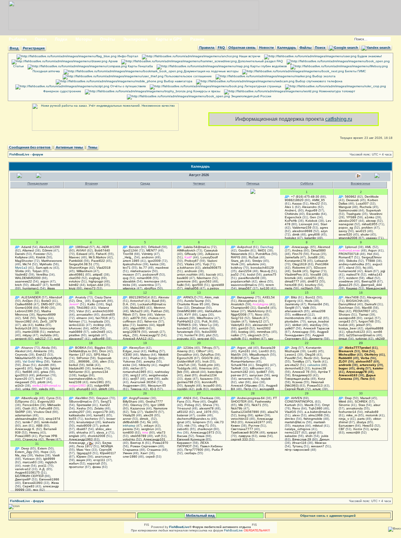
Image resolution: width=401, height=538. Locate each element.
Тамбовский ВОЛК (244, 432)
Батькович (346, 425)
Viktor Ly (205, 325)
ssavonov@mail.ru (244, 285)
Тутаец (297, 446)
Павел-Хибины (211, 446)
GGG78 (207, 358)
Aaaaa (297, 203)
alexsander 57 (263, 325)
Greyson (102, 398)
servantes (245, 378)
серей (150, 456)
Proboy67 (192, 260)
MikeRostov (205, 318)
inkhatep (129, 425)
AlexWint (81, 398)
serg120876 (131, 331)
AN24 (187, 398)
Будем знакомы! (369, 56)
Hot (369, 254)
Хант (144, 453)
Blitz (294, 297)
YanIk (317, 361)
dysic (188, 378)
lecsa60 (209, 385)
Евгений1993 (33, 483)
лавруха (244, 436)
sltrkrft (103, 389)
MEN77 (151, 250)
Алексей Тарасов (316, 328)
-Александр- (300, 247)
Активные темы (69, 147)
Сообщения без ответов (29, 147)
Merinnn (159, 307)
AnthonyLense (349, 250)
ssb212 (40, 338)
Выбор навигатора (177, 81)
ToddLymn (205, 365)
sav (270, 338)
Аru (179, 432)
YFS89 (351, 217)
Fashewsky (263, 401)
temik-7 (28, 422)
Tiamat (363, 314)
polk (199, 389)
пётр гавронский (297, 449)
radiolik (236, 338)
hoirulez (290, 238)
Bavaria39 (268, 347)
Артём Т (324, 371)
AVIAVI (81, 250)
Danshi (20, 254)
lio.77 (143, 267)
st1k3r (19, 385)
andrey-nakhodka (351, 264)
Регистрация (33, 48)
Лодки (61, 39)
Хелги (357, 429)
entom (203, 328)
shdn (309, 436)
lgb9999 (49, 458)
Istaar (235, 311)
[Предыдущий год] (20, 177)
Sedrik (296, 271)
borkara (97, 368)
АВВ (39, 425)
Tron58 (128, 254)
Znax (26, 365)
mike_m (351, 415)
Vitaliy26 (129, 415)
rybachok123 (355, 331)
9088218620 (294, 200)
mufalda (46, 335)
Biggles (100, 347)
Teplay (42, 318)
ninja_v (344, 418)
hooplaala (96, 321)
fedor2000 (209, 331)
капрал (272, 432)
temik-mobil (49, 422)
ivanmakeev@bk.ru (82, 378)
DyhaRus (207, 354)
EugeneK (99, 300)
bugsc (343, 368)
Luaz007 (362, 203)
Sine (142, 314)
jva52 (235, 274)
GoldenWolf (185, 361)
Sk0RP (20, 412)
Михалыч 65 (157, 385)
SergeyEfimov (372, 257)
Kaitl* (188, 257)
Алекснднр (300, 331)
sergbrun (147, 429)
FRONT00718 (349, 254)
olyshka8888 (374, 328)
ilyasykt (190, 385)
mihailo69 (371, 412)
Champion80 (240, 307)
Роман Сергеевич (143, 446)
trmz (145, 432)
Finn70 (297, 254)
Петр (247, 389)
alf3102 (182, 412)
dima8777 (292, 281)
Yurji (206, 264)
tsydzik (266, 378)
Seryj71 (106, 401)
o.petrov (213, 288)
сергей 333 (239, 439)
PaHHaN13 (185, 321)
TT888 (370, 260)
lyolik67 (262, 371)
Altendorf (55, 297)
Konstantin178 (295, 260)
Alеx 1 (289, 207)
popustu (183, 338)
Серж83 (28, 486)
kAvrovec (75, 328)
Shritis (19, 271)
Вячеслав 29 (301, 439)
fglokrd (55, 368)
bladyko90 (76, 368)
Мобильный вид (200, 515)
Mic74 (27, 264)
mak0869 (75, 331)
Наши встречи (249, 56)
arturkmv (253, 264)
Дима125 (345, 285)
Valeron (159, 314)
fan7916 (102, 318)
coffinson (129, 321)
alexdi (195, 371)
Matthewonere (51, 260)
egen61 (20, 368)
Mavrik (309, 405)
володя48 (267, 389)
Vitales (189, 264)
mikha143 (375, 274)
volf (157, 436)
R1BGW (236, 358)
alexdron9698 (302, 231)
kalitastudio (77, 415)
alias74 (273, 412)
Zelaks (99, 408)
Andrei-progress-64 (251, 398)
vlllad (369, 278)
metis (288, 288)
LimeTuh (183, 365)
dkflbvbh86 (131, 422)
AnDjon (27, 300)
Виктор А (137, 442)
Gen (313, 217)
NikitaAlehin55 (25, 358)
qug (125, 278)
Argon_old (244, 347)
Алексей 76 (301, 371)
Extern (42, 448)
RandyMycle (53, 358)
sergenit (21, 338)
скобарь (190, 453)
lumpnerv (199, 422)
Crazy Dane (103, 297)
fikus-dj (265, 271)
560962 (350, 196)
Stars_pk (237, 260)
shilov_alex (104, 429)
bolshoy (236, 267)
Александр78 (356, 371)
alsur (376, 405)
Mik (240, 405)
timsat (343, 338)
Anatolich (237, 304)
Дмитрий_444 (371, 285)
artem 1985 (131, 260)
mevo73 (90, 288)
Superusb (104, 358)
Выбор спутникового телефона (318, 81)
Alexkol (20, 351)
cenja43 (344, 321)
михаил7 (317, 446)
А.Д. (42, 469)
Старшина (130, 449)
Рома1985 (23, 436)
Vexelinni (375, 214)
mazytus (298, 425)
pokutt (104, 425)
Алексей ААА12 (135, 338)
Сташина (154, 449)
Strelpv (257, 260)
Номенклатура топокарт (336, 91)
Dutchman (346, 307)
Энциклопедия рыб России (250, 96)
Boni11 (310, 297)
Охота (41, 39)
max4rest (162, 267)
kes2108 (75, 382)
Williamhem (84, 271)
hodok (343, 325)
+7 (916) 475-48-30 (305, 196)
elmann (81, 318)
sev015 (361, 231)
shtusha (82, 432)
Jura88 (313, 257)
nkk (187, 425)
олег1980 (130, 456)
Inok (205, 361)
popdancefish (241, 281)
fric (149, 422)
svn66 (377, 331)
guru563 (205, 281)
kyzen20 (21, 378)
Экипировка (135, 39)
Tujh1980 (315, 408)
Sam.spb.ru (44, 267)
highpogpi (96, 281)
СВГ (342, 429)
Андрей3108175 (27, 472)
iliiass (51, 288)
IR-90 (45, 307)
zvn (25, 425)
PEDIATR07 (361, 311)
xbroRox (150, 288)
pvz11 (42, 465)
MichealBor (347, 354)
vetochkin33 (239, 418)
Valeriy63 (237, 325)
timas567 (245, 288)
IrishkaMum (213, 311)
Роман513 (315, 385)
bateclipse (215, 371)
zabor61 (183, 429)
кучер (375, 429)
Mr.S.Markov (97, 257)
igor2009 (154, 260)
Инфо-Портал (127, 56)
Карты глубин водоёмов (268, 66)
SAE (26, 318)
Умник (127, 453)
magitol (164, 365)
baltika (39, 325)
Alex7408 (352, 297)
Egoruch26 (185, 358)
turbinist (361, 338)
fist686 (27, 371)
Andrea (297, 250)
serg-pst (203, 338)
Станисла (30, 439)
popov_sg (346, 227)
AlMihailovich (186, 250)
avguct (377, 264)
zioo (255, 382)
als (25, 325)
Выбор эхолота (323, 76)
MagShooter (24, 260)
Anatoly (80, 297)
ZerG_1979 (48, 321)
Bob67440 (102, 250)
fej (364, 267)
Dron (102, 351)
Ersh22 (41, 354)
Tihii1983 (83, 307)
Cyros (50, 398)
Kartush (290, 405)
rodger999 (101, 385)
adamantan (23, 415)
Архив (112, 61)
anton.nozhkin (187, 274)
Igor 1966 (158, 405)
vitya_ (127, 335)
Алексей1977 (255, 422)
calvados (313, 365)
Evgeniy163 (46, 401)
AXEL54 (269, 297)
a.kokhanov (185, 267)
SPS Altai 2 (102, 354)
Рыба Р (217, 449)
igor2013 (21, 375)
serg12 (135, 375)
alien (103, 361)
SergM (289, 307)
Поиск (320, 47)
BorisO (46, 300)
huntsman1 (31, 288)
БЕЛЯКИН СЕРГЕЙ (29, 476)
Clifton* (201, 351)
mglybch (51, 462)
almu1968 (315, 415)
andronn (148, 257)
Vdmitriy (147, 254)
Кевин (235, 425)
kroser (111, 418)
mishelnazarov (140, 271)
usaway (371, 238)
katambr (310, 238)
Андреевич (131, 385)
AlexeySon (137, 347)
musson (128, 274)
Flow (196, 401)
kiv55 (72, 418)
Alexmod (324, 247)
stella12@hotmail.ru (46, 385)
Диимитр (316, 338)
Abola (45, 347)
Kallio (91, 304)
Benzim (134, 247)
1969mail (81, 247)
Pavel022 (98, 260)
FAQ (221, 47)
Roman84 (315, 304)
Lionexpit (305, 224)
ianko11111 (77, 325)
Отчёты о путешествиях (127, 86)
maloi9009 (83, 425)
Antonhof (136, 300)
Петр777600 (194, 449)
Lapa (203, 314)
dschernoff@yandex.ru (193, 418)
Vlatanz (103, 307)
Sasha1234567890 (245, 412)
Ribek (127, 314)
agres (324, 227)
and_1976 (203, 412)
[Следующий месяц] (358, 178)
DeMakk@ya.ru (80, 351)
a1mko (369, 217)
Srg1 (109, 304)
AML (368, 247)
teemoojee (151, 281)
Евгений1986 (49, 479)
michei (134, 368)
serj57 (134, 378)
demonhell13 (294, 368)
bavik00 (182, 278)
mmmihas (263, 331)
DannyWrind (347, 304)
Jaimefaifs (292, 257)
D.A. (126, 304)
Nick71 (256, 405)
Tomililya (298, 361)
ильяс (317, 389)
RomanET (346, 257)
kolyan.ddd (95, 285)
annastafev (84, 314)
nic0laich (307, 288)
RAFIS (235, 257)
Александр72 (150, 335)
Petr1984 (322, 264)
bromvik (290, 278)
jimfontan (42, 375)
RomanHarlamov (243, 361)
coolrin (201, 415)
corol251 (310, 278)
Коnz (321, 378)
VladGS (290, 412)
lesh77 (40, 378)
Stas (361, 405)
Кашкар (351, 288)
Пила (364, 378)
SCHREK (361, 401)
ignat (180, 422)
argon (44, 281)
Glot (365, 351)
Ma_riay (20, 455)
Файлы (305, 47)
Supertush (373, 210)
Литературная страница (262, 86)
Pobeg (189, 405)
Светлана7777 (242, 429)
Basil (155, 300)
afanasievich (294, 311)
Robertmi (298, 267)
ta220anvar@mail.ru (360, 335)
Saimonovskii (348, 210)
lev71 (127, 267)
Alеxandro (309, 207)
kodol (251, 274)
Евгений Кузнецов (191, 439)
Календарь (286, 47)
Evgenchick (293, 217)
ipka (126, 325)
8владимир (245, 297)
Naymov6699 (46, 314)
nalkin (235, 335)
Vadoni (212, 260)
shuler (365, 234)
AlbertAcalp (29, 398)
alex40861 (76, 274)
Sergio (153, 358)
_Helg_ (128, 257)
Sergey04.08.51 (80, 264)
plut (208, 335)
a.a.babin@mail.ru (318, 412)
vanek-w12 (23, 469)
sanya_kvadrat (318, 321)
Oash (26, 408)
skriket (296, 325)
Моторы (84, 39)
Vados (39, 455)
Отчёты (107, 39)
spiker (259, 415)
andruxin (191, 271)
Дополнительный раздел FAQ (260, 61)
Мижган (320, 442)
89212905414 (139, 297)
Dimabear (198, 307)
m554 (95, 328)
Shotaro (344, 314)
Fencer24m (31, 405)
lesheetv (109, 422)
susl (57, 338)
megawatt (22, 382)
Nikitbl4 (163, 354)
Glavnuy (136, 405)
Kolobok (311, 220)
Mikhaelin (54, 405)
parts (361, 418)
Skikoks (351, 260)
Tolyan (37, 271)
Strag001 (262, 365)
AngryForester (139, 398)
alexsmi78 (206, 408)
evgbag (94, 278)
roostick (216, 389)
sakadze (291, 436)
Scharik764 (239, 365)
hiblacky (144, 365)
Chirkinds (291, 214)
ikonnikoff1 (209, 382)
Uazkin (236, 321)
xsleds (43, 389)
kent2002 (264, 328)
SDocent (320, 267)
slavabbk (129, 281)
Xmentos (205, 368)
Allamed (28, 250)
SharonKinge (78, 267)
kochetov (91, 418)
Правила (206, 47)
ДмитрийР (23, 479)
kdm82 (74, 285)
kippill (160, 325)
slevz (262, 281)
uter (241, 382)
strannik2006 (348, 238)
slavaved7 (76, 338)
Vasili (56, 455)
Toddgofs (183, 368)
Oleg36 (310, 354)
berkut (73, 365)
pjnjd (312, 432)
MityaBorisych (259, 354)
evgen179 (100, 412)
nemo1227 (292, 432)
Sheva (207, 405)
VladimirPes (293, 274)
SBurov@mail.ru (80, 401)
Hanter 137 (77, 354)
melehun (53, 331)
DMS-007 (48, 304)
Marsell (365, 398)
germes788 (185, 382)
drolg (360, 368)
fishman (74, 321)
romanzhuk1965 (134, 371)
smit (150, 378)
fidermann (204, 278)
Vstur (80, 311)
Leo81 (312, 351)
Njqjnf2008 (239, 314)
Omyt (326, 405)
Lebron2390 (24, 311)
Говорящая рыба (297, 378)
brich (18, 285)
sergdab (94, 335)
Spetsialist (83, 405)
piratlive (74, 335)
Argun (372, 250)
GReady (190, 254)
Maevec (74, 257)
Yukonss (129, 361)
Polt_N (206, 321)
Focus (315, 254)
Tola (133, 412)
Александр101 (154, 439)
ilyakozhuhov (132, 264)
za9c (165, 378)
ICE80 (127, 354)
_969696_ (83, 361)
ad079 (135, 318)
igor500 (197, 285)
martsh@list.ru (295, 422)
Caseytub (211, 250)
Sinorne (344, 405)
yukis (324, 436)
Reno (296, 408)
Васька (182, 436)
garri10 (243, 328)
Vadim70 (151, 412)
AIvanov (27, 347)
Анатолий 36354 (143, 382)
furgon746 (366, 321)
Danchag (266, 247)
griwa (44, 371)
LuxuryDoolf (209, 257)
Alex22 (315, 203)
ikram (368, 271)
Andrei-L (291, 210)
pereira (128, 429)
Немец (34, 432)
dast (188, 375)
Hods (308, 300)
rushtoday (162, 371)
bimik (90, 365)
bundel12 (184, 328)
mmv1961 (97, 382)
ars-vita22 (292, 365)
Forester (39, 254)
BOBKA (80, 347)
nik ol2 (317, 318)
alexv (296, 415)
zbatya (361, 422)
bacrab (211, 274)
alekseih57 (364, 361)
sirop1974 (53, 418)
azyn (324, 231)
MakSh (236, 354)
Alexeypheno (247, 300)
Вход (14, 48)
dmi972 (313, 281)
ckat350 (75, 278)
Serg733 (237, 318)
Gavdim (243, 250)
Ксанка (297, 382)
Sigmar (315, 271)
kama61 (99, 415)
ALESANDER (31, 297)
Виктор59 (369, 281)
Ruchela (366, 207)
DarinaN (370, 304)
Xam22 (105, 405)
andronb (345, 365)
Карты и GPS (169, 39)
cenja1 (369, 318)
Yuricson (29, 458)
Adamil (26, 247)
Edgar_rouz (131, 351)
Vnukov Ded (42, 412)
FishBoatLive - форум (26, 154)
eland (350, 267)
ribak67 (81, 429)
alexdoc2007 (348, 220)
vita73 (161, 432)
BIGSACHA (354, 300)
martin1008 (31, 331)
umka (26, 389)
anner (127, 418)
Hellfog (153, 351)
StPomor (82, 358)
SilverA (257, 318)
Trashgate (353, 214)
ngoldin (182, 389)
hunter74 (191, 335)
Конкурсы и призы (206, 91)
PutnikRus (263, 254)
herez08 (291, 285)
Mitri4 (342, 401)
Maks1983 (137, 307)
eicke (126, 365)
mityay (27, 335)
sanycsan (256, 375)
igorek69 (217, 285)
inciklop (98, 325)
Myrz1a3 (21, 267)
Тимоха (136, 389)
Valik (306, 307)
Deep (25, 448)
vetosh (154, 331)
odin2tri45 (98, 331)
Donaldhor (184, 354)
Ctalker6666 (24, 304)
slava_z (101, 432)
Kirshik (40, 257)
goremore (184, 281)
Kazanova (137, 408)
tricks (126, 285)
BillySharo (130, 401)
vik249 (380, 338)
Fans (180, 401)
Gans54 (263, 307)
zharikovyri (204, 429)
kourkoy (310, 285)
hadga (83, 375)
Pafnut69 (45, 408)
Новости (266, 47)
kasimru (142, 325)
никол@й (353, 432)
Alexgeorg (374, 297)
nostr (26, 465)
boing (242, 415)
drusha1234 (208, 375)
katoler (378, 368)
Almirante (40, 351)
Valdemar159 (301, 227)
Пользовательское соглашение (188, 76)
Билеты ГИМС (355, 71)
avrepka (149, 361)
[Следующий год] (377, 177)
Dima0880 (318, 250)
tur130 (264, 288)
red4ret (254, 338)
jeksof (360, 325)
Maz (342, 311)
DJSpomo (22, 401)
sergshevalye (158, 375)
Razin (255, 358)
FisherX (101, 254)
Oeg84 (213, 401)
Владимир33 (302, 375)
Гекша (200, 436)
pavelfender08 (248, 278)
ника (262, 436)
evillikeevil (299, 314)
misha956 (192, 288)
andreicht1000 (102, 311)
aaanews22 (23, 281)
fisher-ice (150, 321)
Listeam (182, 318)
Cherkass (206, 398)
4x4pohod (244, 247)
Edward (81, 254)
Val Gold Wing (33, 361)
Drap (348, 398)
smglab (74, 436)
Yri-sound (184, 408)
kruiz (72, 288)
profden (367, 227)
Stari (323, 224)
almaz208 (318, 311)
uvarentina (146, 285)
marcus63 (30, 462)
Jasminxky (292, 304)
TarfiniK (236, 368)
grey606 (314, 234)
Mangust (345, 207)
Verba (365, 358)
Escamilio (313, 214)
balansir (182, 415)
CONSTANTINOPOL (299, 401)
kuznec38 (319, 368)
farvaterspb (185, 331)
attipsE (98, 274)
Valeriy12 (255, 321)
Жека (55, 483)
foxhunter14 (347, 412)
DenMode (372, 196)
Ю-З (153, 389)
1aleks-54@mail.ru (196, 247)
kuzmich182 (239, 371)
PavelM (290, 358)
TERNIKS (184, 325)
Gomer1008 (23, 307)
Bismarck (346, 351)
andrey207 (77, 412)
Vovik (234, 264)
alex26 (148, 415)
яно (35, 489)
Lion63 (264, 351)
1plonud (351, 247)
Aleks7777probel (358, 347)
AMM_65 (318, 200)
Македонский (376, 288)
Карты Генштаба (140, 66)
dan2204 (245, 271)
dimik (295, 234)
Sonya (325, 358)
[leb (179, 371)
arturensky (368, 365)
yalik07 (290, 328)
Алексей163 (348, 375)
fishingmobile (313, 418)
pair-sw (236, 375)
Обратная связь (242, 47)
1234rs (188, 347)
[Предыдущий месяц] (39, 177)
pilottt (41, 382)
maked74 (353, 274)
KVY (188, 314)
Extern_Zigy (23, 452)
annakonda (354, 408)
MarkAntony (256, 311)
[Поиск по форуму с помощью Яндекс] (376, 47)
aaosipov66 (347, 318)
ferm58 (55, 285)
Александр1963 (81, 439)
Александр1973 (202, 432)
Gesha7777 (154, 401)
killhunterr (257, 368)
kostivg (243, 331)
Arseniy (182, 351)
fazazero (206, 378)
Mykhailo (45, 264)
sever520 (345, 234)
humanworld (347, 271)
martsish (319, 422)
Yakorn (56, 361)
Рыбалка (18, 39)
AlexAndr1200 (49, 247)
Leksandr (321, 260)
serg (275, 375)
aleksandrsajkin (26, 418)
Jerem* (74, 304)
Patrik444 (76, 260)
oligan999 (137, 328)
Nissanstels (239, 254)
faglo (38, 368)
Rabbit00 (345, 358)
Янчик (50, 439)
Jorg (294, 347)
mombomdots (294, 318)
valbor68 (98, 338)
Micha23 (136, 311)
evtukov (74, 281)
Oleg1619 (299, 264)
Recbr (308, 358)
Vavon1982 (23, 321)
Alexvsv (163, 297)
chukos (153, 318)
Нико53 (367, 425)
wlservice (129, 288)
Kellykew (21, 257)
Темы (92, 147)
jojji (383, 271)
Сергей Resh (294, 389)
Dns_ (80, 300)
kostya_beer (348, 328)
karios (154, 264)
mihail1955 (370, 224)
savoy (343, 231)
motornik (372, 415)
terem (270, 285)
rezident (352, 278)
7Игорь (207, 347)
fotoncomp (47, 328)
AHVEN (296, 398)
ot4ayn (149, 425)
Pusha (135, 358)
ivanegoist (346, 224)
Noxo (259, 314)
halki (180, 285)
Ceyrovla (21, 354)
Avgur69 (311, 210)
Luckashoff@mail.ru (152, 304)
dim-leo (290, 418)
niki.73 (219, 422)
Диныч (324, 439)
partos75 (269, 274)
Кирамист (184, 442)
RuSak (253, 257)
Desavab (352, 200)
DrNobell (154, 247)
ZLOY (343, 361)
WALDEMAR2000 (28, 278)
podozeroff (150, 274)
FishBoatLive (233, 530)
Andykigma (260, 304)
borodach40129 (262, 267)
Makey (145, 354)
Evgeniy (290, 300)
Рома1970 (160, 442)
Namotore (161, 408)
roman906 (144, 278)
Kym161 (244, 351)
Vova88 (315, 274)
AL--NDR (102, 247)
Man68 (367, 307)
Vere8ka (42, 274)
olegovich (255, 335)
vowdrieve (346, 281)
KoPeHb (291, 220)
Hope (45, 452)
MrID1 (262, 250)
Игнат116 (299, 442)
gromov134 (100, 371)
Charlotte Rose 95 (190, 304)
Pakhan (156, 311)
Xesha (81, 408)
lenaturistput (85, 422)
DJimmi (47, 250)
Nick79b (236, 408)
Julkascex (212, 254)
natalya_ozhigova (297, 429)
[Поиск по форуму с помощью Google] (343, 47)
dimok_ (145, 418)
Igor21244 (130, 250)
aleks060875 (211, 267)
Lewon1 (290, 354)
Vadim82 (21, 274)
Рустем (253, 425)
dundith (43, 365)
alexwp (371, 220)
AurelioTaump (194, 300)
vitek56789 (138, 436)
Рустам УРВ (48, 436)
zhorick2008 (96, 436)
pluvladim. (292, 321)
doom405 (108, 314)
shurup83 (83, 389)
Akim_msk (212, 297)
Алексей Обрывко (244, 385)
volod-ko (129, 439)
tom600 (128, 432)
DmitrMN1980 (186, 311)
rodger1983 (77, 385)
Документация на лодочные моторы (210, 71)
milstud (318, 425)
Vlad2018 (103, 267)
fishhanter (76, 371)
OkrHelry (371, 354)
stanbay (315, 325)
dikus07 (36, 285)
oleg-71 (203, 425)
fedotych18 (23, 328)
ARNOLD (189, 297)
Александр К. (25, 429)
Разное (197, 39)
